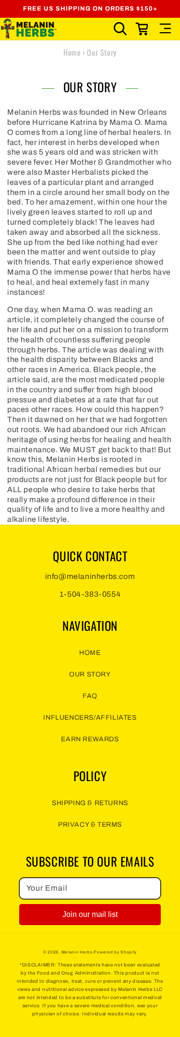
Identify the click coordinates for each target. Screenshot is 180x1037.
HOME (89, 652)
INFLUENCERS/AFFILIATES (89, 717)
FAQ (90, 695)
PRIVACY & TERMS (90, 824)
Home (72, 52)
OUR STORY (89, 674)
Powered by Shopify (115, 952)
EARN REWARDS (90, 739)
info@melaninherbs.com (90, 576)
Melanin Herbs (77, 952)
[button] (120, 28)
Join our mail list (90, 914)
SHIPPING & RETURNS (90, 803)
